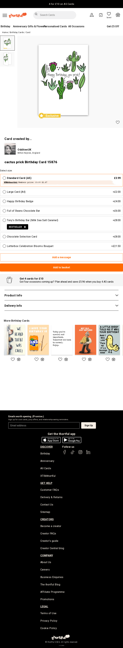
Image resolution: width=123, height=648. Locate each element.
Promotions (47, 599)
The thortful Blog (50, 584)
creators (47, 519)
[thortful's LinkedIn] (88, 453)
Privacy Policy (48, 620)
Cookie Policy (48, 628)
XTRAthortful (48, 475)
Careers (45, 569)
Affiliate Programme (52, 591)
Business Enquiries (51, 577)
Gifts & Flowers (37, 26)
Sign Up (89, 425)
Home (5, 32)
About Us (45, 562)
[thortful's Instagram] (80, 453)
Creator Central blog (52, 548)
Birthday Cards (17, 32)
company (46, 555)
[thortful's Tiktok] (72, 453)
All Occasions (76, 26)
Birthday (5, 26)
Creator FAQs (48, 533)
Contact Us (46, 504)
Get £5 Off (113, 26)
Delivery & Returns (51, 497)
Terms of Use (48, 613)
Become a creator (50, 526)
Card (28, 32)
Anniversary (20, 26)
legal (44, 606)
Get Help (46, 483)
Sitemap (45, 512)
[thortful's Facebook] (64, 453)
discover (46, 446)
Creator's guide (49, 540)
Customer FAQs (49, 489)
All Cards (45, 468)
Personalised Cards (55, 26)
